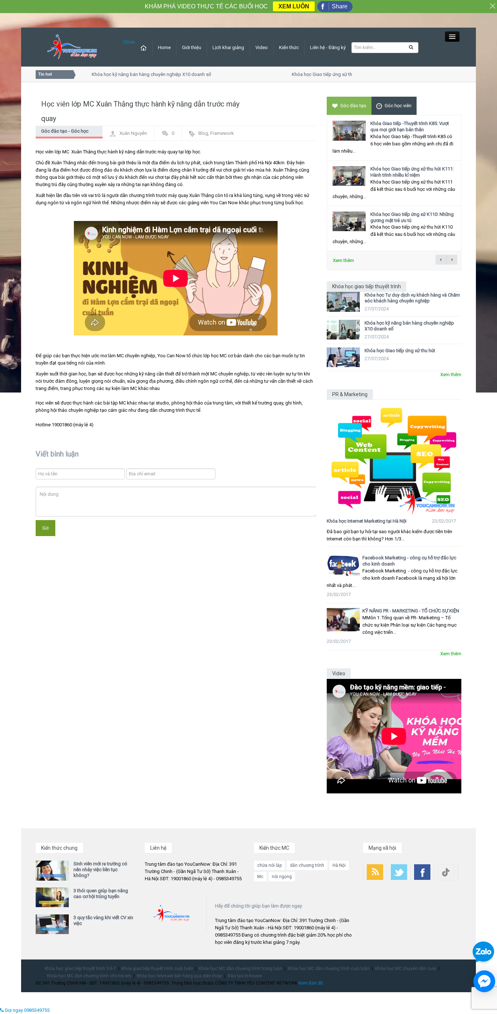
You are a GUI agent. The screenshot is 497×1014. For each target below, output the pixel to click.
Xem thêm (343, 260)
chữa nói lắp (269, 865)
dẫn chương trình (307, 865)
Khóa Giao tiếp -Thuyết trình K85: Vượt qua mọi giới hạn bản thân (409, 126)
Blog (203, 133)
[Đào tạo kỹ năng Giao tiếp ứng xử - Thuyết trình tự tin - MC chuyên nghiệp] (72, 46)
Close (129, 42)
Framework (222, 133)
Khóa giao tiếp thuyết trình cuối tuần (157, 968)
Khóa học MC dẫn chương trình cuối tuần (329, 968)
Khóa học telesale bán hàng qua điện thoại (179, 975)
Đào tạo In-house (245, 975)
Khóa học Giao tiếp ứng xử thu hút (319, 74)
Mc (260, 876)
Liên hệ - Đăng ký (328, 47)
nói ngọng (282, 876)
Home (164, 47)
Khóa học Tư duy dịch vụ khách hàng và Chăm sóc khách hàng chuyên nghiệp (412, 297)
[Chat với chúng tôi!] (484, 981)
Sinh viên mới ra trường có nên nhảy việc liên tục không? (100, 869)
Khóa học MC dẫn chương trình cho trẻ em (89, 975)
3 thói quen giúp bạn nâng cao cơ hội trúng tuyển (100, 893)
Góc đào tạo (353, 105)
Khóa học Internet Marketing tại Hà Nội (366, 521)
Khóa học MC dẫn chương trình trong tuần (240, 968)
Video (261, 47)
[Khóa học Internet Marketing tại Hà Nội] (394, 457)
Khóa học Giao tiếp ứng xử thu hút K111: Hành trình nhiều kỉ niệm (412, 172)
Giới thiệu (191, 47)
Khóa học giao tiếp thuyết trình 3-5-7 (80, 968)
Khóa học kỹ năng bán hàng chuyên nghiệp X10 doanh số (143, 74)
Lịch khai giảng (228, 47)
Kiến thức (289, 47)
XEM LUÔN (293, 6)
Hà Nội (339, 865)
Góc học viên (398, 105)
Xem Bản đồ (310, 983)
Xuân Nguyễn (133, 133)
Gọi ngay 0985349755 (26, 1010)
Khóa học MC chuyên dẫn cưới (405, 968)
